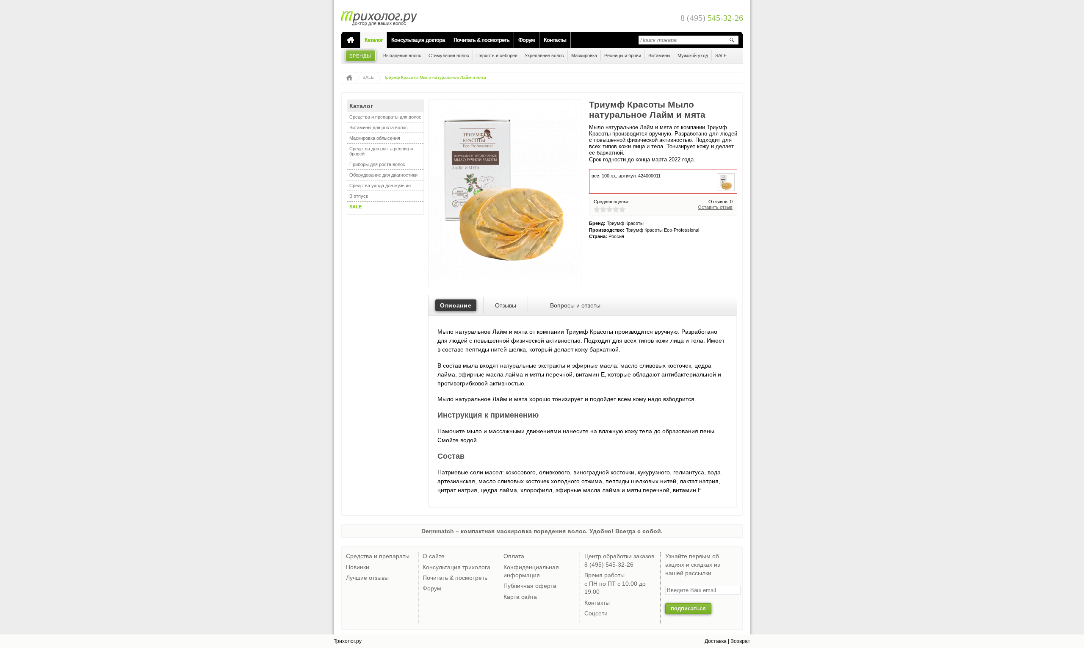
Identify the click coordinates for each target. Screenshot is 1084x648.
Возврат (740, 641)
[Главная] (350, 40)
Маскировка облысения (374, 138)
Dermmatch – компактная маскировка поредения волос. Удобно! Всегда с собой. (542, 531)
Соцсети (596, 613)
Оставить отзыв (715, 207)
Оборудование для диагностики (383, 174)
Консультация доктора (418, 40)
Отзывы (505, 305)
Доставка (716, 641)
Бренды (360, 55)
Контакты (555, 40)
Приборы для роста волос (377, 164)
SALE (368, 77)
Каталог (373, 40)
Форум (526, 40)
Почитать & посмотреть (481, 40)
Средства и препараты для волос (385, 116)
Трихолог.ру (348, 641)
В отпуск (358, 196)
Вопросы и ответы (575, 305)
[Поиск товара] (731, 40)
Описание (456, 305)
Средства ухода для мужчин (380, 185)
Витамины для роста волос (378, 127)
